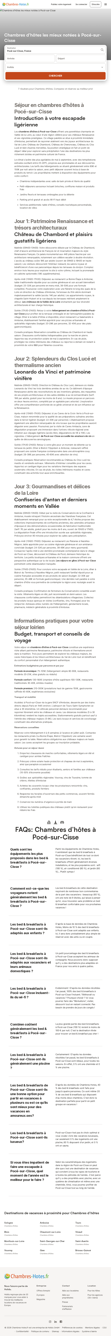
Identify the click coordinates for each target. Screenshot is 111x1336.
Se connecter (81, 4)
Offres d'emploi (43, 1290)
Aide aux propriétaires (67, 1296)
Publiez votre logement (61, 4)
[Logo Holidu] (15, 4)
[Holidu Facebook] (60, 1321)
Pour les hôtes (94, 1290)
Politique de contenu (40, 1331)
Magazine (41, 1299)
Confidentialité (22, 1331)
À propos (40, 1295)
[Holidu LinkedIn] (55, 1321)
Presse (65, 1302)
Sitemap (55, 1331)
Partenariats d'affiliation (67, 1307)
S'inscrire (95, 4)
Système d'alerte (89, 1331)
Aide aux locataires (70, 1290)
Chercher (55, 75)
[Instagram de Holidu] (50, 1321)
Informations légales (70, 1331)
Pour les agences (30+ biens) (95, 1296)
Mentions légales (92, 1327)
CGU (104, 1327)
